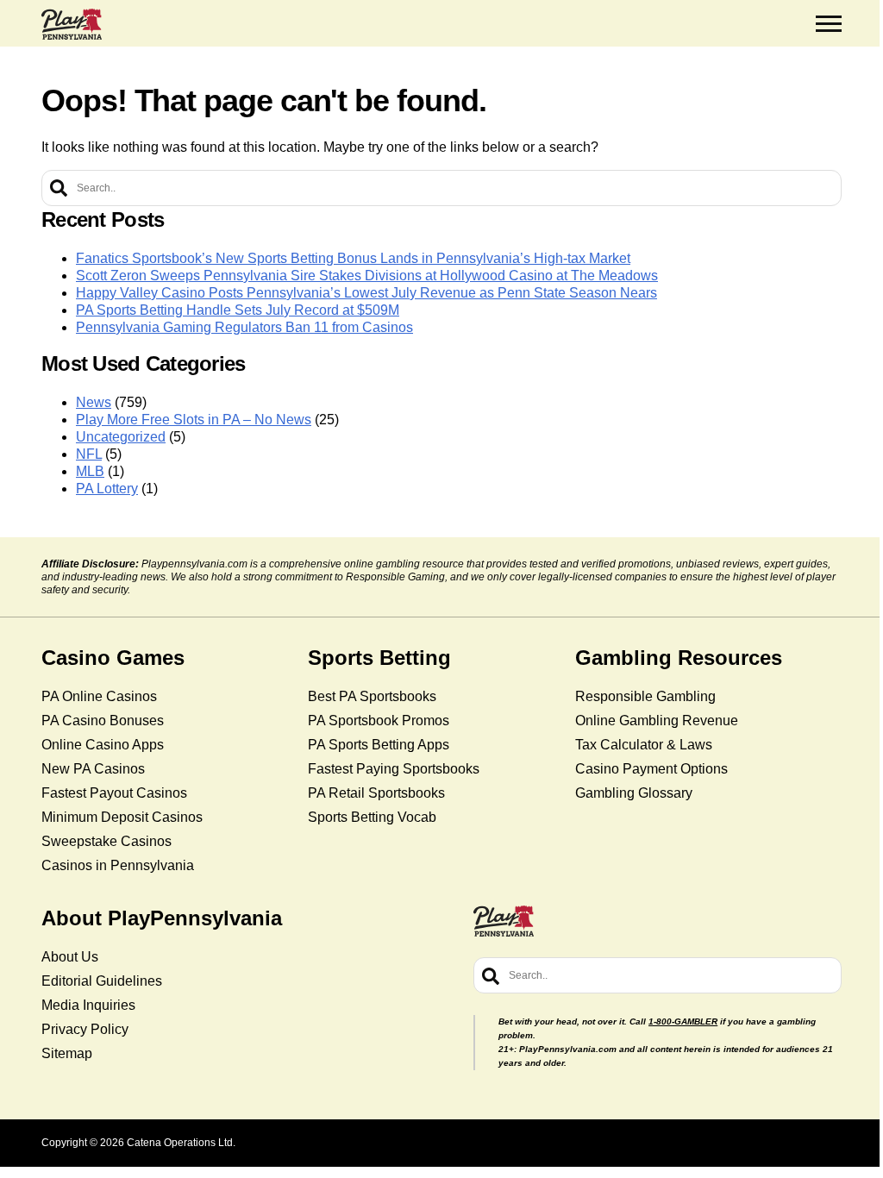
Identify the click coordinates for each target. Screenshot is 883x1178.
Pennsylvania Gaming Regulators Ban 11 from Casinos (244, 327)
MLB (90, 471)
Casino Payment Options (651, 768)
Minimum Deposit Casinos (122, 817)
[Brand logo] (71, 24)
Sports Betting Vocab (372, 817)
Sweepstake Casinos (106, 841)
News (93, 402)
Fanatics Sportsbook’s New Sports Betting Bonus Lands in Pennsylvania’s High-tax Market (353, 258)
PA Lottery (107, 488)
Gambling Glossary (633, 793)
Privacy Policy (84, 1029)
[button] (828, 24)
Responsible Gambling (645, 696)
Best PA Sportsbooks (372, 696)
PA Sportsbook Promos (378, 720)
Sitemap (66, 1053)
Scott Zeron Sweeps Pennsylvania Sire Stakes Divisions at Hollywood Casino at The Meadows (367, 275)
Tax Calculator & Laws (643, 744)
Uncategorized (121, 436)
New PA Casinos (93, 768)
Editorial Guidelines (101, 981)
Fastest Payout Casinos (114, 793)
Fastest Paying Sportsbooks (393, 768)
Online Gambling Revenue (656, 720)
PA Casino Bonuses (102, 720)
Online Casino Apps (102, 744)
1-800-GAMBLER (682, 1021)
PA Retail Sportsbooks (376, 793)
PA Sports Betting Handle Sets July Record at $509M (237, 310)
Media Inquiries (88, 1005)
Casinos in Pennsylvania (117, 865)
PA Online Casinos (99, 696)
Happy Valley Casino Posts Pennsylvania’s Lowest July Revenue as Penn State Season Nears (366, 292)
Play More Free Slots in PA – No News (193, 419)
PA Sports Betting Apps (378, 744)
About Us (69, 956)
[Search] (58, 188)
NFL (89, 454)
